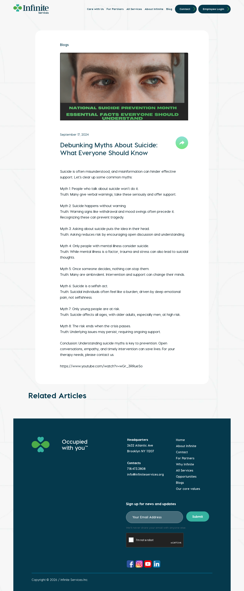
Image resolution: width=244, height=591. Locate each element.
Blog (169, 9)
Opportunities (186, 476)
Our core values (188, 488)
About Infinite (154, 9)
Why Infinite (185, 464)
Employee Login (213, 8)
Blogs (64, 45)
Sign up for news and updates (151, 504)
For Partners (115, 9)
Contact (185, 8)
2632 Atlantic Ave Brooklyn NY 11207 (140, 448)
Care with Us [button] (95, 9)
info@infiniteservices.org (145, 474)
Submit (197, 516)
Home (180, 440)
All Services (134, 9)
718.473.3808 (136, 468)
